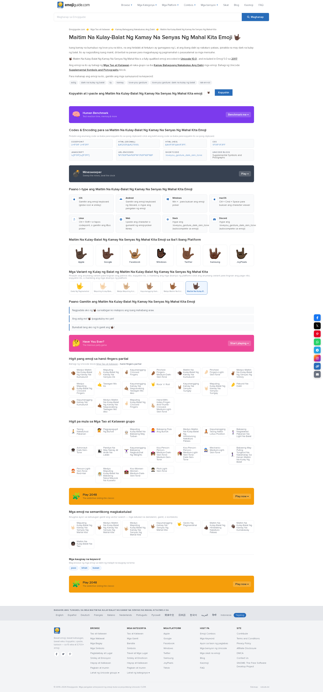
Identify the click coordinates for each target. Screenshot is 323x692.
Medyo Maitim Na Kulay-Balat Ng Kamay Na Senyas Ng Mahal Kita (108, 527)
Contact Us (242, 658)
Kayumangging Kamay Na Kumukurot (81, 402)
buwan (96, 568)
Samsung (168, 658)
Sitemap (254, 687)
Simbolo (131, 648)
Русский (156, 615)
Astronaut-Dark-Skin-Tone (79, 450)
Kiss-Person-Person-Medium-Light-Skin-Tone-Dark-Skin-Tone (187, 453)
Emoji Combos (208, 633)
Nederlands (125, 615)
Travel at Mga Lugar (137, 653)
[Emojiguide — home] (73, 5)
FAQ (261, 5)
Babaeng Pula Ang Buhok (161, 430)
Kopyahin (223, 92)
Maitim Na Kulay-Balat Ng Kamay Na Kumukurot (188, 373)
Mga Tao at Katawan (100, 29)
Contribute (242, 633)
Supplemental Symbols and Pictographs (227, 156)
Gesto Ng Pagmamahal (187, 524)
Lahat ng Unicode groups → (104, 672)
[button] (91, 143)
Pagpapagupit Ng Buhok (107, 430)
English (59, 615)
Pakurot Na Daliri (239, 384)
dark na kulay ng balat (92, 82)
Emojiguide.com (77, 29)
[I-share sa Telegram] (317, 350)
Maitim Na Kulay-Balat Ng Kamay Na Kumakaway (241, 526)
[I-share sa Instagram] (317, 358)
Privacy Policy (244, 643)
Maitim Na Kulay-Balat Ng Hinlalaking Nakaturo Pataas (214, 527)
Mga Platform (170, 5)
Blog (236, 5)
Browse (126, 5)
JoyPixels (168, 662)
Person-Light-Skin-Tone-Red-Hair (81, 471)
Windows (168, 648)
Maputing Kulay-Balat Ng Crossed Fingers (135, 403)
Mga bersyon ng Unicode (213, 648)
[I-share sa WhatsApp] (317, 342)
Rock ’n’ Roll (160, 384)
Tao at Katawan (98, 633)
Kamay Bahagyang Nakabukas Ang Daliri (135, 29)
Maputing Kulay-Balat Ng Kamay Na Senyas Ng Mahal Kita (81, 527)
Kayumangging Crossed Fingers (135, 372)
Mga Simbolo (97, 648)
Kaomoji (248, 5)
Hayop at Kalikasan (100, 662)
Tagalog (240, 615)
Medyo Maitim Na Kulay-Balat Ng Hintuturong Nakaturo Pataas (188, 435)
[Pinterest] (70, 654)
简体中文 (169, 615)
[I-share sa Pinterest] (317, 333)
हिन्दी (214, 615)
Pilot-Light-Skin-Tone (159, 469)
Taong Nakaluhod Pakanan (79, 431)
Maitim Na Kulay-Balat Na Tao (81, 544)
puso (73, 568)
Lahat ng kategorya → (138, 672)
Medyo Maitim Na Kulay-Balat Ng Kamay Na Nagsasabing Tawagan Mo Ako (108, 405)
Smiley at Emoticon (137, 658)
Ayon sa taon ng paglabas (214, 643)
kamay (120, 82)
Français (98, 615)
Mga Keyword (207, 638)
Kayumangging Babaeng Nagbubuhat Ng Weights (135, 451)
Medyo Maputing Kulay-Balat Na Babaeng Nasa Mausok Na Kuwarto (108, 474)
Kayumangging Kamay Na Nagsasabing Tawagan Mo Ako (135, 388)
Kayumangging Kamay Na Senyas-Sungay (188, 387)
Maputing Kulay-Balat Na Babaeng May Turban (135, 433)
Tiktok (167, 667)
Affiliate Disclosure (246, 648)
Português (141, 615)
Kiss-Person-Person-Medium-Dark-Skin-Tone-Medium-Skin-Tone (161, 453)
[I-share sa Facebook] (317, 317)
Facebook (169, 643)
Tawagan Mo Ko (107, 384)
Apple (167, 633)
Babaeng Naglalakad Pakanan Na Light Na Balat (241, 433)
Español (72, 615)
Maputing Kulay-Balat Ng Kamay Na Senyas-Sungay (214, 388)
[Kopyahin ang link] (317, 366)
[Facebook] (56, 654)
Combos (189, 5)
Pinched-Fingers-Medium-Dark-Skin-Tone (161, 373)
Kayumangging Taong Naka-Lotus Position (214, 431)
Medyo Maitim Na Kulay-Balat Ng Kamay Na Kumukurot (81, 373)
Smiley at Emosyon (100, 658)
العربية (204, 615)
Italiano (111, 615)
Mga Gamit (132, 638)
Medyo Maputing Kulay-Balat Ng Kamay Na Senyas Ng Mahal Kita (135, 528)
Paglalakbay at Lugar (101, 653)
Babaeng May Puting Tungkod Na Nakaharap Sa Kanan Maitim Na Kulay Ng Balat (241, 454)
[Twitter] (63, 654)
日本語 (182, 615)
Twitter (167, 653)
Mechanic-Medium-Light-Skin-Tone (214, 450)
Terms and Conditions (248, 638)
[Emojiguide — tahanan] (57, 630)
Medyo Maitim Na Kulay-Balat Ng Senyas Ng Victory (241, 373)
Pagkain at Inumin (99, 667)
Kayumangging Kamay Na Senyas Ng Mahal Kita (161, 526)
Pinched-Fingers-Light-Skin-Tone (214, 372)
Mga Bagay (96, 643)
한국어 (193, 615)
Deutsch (85, 615)
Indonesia (226, 615)
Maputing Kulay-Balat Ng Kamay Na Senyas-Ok (108, 373)
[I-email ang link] (317, 374)
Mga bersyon (209, 5)
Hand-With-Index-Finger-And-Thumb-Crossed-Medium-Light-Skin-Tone (161, 405)
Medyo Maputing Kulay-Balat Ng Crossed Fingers (81, 388)
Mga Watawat (97, 638)
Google (168, 638)
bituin (84, 568)
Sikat (226, 5)
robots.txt (264, 687)
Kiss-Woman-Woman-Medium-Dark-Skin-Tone (134, 472)
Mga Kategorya (147, 5)
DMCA (240, 653)
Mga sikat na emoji (210, 653)
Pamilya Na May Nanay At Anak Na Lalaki (107, 451)
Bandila (131, 643)
